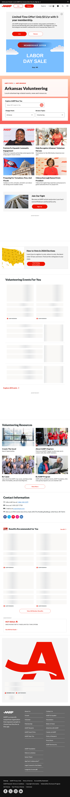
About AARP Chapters (45, 449)
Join (19, 34)
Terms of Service (28, 780)
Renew (35, 34)
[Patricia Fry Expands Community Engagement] (18, 137)
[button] (62, 6)
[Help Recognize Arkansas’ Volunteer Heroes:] (51, 137)
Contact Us (49, 711)
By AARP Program (43, 477)
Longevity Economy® (31, 769)
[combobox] (24, 105)
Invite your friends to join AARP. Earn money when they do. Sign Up (20, 2)
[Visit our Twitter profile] (11, 791)
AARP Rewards (29, 728)
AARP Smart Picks (30, 732)
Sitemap (5, 780)
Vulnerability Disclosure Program (50, 784)
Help (58, 6)
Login (50, 6)
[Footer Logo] (12, 712)
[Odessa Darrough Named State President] (51, 166)
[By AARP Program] (52, 465)
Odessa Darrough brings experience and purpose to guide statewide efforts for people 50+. (51, 183)
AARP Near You (29, 736)
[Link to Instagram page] (16, 791)
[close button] (61, 14)
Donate (27, 715)
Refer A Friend (50, 724)
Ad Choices (6, 787)
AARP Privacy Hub (15, 780)
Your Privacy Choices (18, 787)
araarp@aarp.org (18, 508)
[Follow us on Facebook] (5, 791)
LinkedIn (21, 517)
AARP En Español (51, 715)
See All (62, 529)
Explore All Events (10, 388)
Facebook (5, 517)
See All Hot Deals (10, 629)
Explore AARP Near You (13, 101)
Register (43, 6)
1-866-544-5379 (22, 502)
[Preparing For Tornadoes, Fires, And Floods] (18, 166)
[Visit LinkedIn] (21, 791)
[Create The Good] (18, 437)
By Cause (5, 477)
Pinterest (13, 517)
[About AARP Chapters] (52, 437)
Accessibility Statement (41, 780)
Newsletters (49, 719)
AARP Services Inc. (51, 744)
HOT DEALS (10, 622)
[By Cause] (18, 465)
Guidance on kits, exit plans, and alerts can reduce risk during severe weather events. (17, 183)
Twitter (9, 517)
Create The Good (9, 449)
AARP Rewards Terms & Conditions (13, 784)
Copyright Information (32, 784)
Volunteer (27, 719)
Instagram (17, 517)
